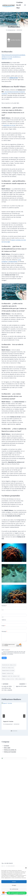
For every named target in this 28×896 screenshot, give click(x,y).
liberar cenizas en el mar (8, 678)
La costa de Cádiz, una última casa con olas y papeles (7, 687)
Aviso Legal (7, 747)
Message (4, 631)
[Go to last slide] (4, 716)
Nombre (4, 605)
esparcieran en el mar (9, 125)
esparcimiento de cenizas (8, 670)
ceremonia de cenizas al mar (9, 664)
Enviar (4, 657)
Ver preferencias (14, 889)
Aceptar (14, 881)
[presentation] (14, 710)
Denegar (14, 885)
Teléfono (4, 619)
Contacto (6, 745)
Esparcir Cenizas (8, 721)
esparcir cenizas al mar (7, 673)
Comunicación (14, 24)
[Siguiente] (24, 716)
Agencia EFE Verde (21, 685)
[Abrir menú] (25, 5)
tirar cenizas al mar (20, 678)
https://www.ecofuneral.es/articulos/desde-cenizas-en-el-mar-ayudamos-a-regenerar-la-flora (14, 56)
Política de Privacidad (10, 751)
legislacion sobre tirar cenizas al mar (10, 676)
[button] (26, 868)
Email (3, 625)
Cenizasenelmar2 (11, 30)
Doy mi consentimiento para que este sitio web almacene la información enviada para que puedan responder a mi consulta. (13, 653)
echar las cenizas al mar (8, 667)
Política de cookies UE (10, 749)
